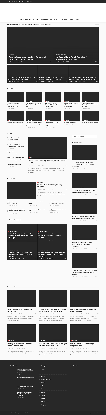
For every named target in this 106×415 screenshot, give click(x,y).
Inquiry (23, 1)
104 (35, 239)
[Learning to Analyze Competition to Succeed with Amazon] (21, 333)
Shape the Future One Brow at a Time (90, 123)
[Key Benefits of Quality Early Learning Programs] (21, 190)
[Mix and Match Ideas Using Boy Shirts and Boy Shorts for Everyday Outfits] (72, 97)
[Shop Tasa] (53, 10)
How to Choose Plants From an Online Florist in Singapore (83, 310)
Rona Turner (58, 61)
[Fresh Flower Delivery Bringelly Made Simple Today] (47, 148)
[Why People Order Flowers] (72, 116)
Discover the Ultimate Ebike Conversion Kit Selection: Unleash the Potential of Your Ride (51, 254)
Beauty (12, 54)
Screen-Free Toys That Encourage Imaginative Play (82, 345)
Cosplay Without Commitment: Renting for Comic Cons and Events (34, 105)
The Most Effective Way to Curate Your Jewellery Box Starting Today (21, 78)
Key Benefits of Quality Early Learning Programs (49, 186)
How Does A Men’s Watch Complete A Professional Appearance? (35, 24)
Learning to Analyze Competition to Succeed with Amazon (19, 345)
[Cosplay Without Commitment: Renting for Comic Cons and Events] (34, 97)
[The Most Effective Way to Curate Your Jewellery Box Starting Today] (22, 74)
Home (42, 389)
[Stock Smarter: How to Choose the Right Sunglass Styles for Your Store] (53, 333)
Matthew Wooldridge (76, 348)
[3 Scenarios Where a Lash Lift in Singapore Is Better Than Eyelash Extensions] (30, 45)
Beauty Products (46, 20)
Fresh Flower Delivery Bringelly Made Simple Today (46, 161)
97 (35, 348)
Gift (71, 20)
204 (65, 258)
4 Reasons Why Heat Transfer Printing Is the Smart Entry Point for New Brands (52, 310)
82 (66, 81)
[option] (56, 24)
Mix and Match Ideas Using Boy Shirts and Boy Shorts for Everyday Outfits (71, 105)
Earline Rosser (73, 81)
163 (96, 61)
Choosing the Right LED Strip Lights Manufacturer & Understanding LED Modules (20, 254)
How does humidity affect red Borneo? (35, 202)
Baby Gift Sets (10, 152)
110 (65, 239)
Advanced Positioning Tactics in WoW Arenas (37, 209)
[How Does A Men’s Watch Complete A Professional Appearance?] (76, 45)
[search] (85, 20)
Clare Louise (13, 61)
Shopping (11, 305)
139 (66, 189)
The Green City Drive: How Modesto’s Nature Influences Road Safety (58, 202)
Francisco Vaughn (44, 313)
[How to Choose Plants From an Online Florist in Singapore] (84, 298)
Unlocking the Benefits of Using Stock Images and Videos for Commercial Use (16, 210)
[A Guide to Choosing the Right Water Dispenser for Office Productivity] (53, 74)
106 (66, 348)
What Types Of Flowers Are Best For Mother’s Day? (19, 310)
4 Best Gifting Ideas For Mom (14, 164)
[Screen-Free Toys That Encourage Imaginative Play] (84, 333)
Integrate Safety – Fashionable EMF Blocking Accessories (15, 202)
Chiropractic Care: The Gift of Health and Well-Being (57, 209)
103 (98, 313)
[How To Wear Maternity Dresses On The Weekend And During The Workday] (34, 116)
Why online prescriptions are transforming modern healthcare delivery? (49, 236)
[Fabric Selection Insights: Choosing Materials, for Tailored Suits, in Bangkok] (53, 97)
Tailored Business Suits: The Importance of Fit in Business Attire (52, 124)
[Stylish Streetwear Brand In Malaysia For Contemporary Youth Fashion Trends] (83, 74)
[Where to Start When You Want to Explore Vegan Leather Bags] (15, 116)
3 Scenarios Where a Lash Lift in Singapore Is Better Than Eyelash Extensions (27, 58)
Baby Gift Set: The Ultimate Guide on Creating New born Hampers (15, 158)
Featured (43, 382)
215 (66, 165)
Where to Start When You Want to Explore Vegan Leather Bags (15, 123)
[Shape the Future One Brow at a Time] (90, 116)
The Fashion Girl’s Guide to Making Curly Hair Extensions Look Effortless (90, 105)
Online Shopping (25, 20)
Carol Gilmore (43, 81)
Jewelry (43, 395)
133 (35, 258)
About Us (29, 1)
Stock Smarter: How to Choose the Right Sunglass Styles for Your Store (53, 345)
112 (98, 348)
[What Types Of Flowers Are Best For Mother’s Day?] (21, 298)
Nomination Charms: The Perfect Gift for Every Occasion (15, 138)
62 (35, 313)
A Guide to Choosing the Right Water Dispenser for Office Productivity (51, 78)
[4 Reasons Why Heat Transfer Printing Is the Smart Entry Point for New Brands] (53, 298)
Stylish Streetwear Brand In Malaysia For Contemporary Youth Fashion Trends (82, 78)
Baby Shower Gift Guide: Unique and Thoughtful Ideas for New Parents (16, 145)
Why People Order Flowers (70, 122)
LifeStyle (77, 20)
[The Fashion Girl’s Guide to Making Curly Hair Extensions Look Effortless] (90, 97)
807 (97, 81)
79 (36, 81)
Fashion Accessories (60, 20)
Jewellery (43, 392)
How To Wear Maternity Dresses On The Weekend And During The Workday (34, 124)
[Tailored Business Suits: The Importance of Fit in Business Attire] (53, 116)
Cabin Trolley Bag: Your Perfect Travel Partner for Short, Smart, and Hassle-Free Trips (21, 236)
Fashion (35, 20)
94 (50, 61)
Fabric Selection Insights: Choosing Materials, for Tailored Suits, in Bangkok (52, 105)
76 (66, 313)
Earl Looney (12, 81)
